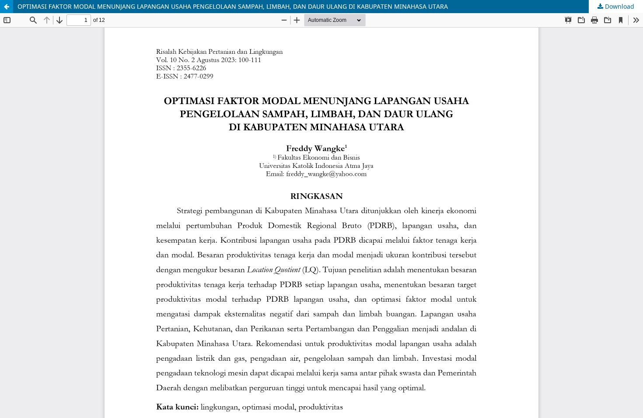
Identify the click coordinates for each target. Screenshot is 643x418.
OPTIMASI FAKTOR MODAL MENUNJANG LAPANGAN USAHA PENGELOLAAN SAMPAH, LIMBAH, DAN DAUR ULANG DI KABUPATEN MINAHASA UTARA (232, 6)
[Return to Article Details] (6, 6)
